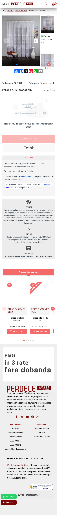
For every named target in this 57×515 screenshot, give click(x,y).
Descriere (28, 158)
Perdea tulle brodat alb (40, 319)
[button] (6, 41)
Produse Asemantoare (29, 272)
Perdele (10, 11)
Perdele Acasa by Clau (17, 465)
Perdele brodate (21, 11)
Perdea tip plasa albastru (17, 319)
